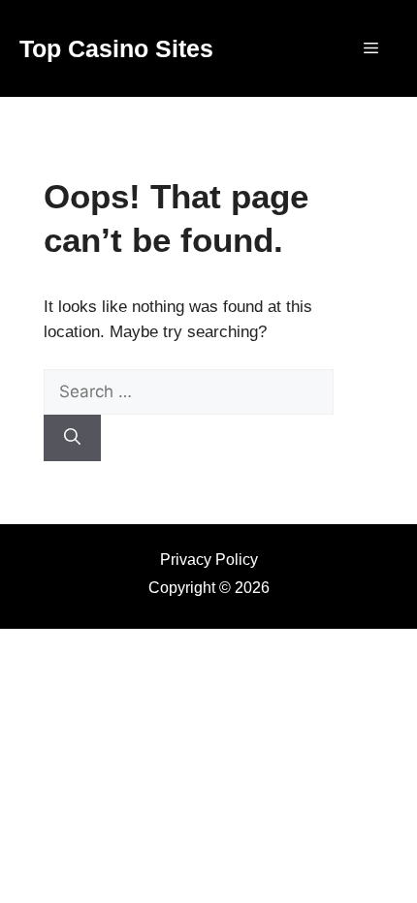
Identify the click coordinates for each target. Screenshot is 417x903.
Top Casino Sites (116, 48)
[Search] (72, 438)
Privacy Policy (209, 559)
